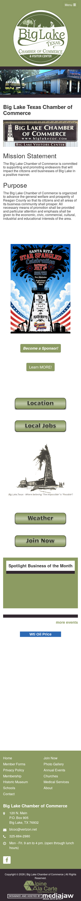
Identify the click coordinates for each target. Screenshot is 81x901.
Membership (12, 776)
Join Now (51, 758)
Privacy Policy (13, 770)
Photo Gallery (54, 764)
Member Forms (14, 764)
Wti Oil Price (40, 634)
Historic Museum (15, 781)
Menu (69, 5)
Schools (9, 787)
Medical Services (56, 781)
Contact (9, 793)
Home (7, 758)
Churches (51, 776)
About (48, 787)
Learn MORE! (40, 367)
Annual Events (54, 770)
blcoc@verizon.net (23, 829)
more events (67, 622)
